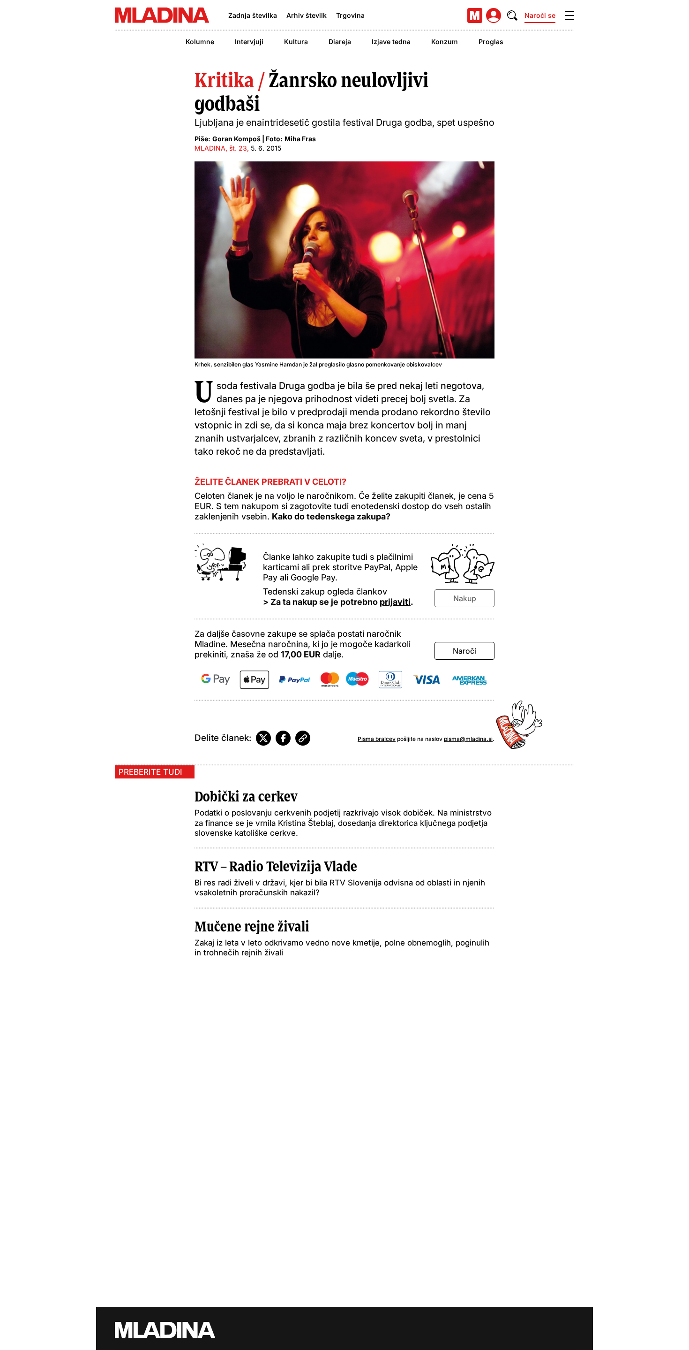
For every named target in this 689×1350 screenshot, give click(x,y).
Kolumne (200, 42)
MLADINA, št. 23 (221, 148)
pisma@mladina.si (468, 738)
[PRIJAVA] (493, 15)
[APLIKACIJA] (474, 15)
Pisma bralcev (377, 738)
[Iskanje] (512, 15)
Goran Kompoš (236, 139)
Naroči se (539, 15)
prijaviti (395, 602)
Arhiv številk (306, 15)
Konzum (444, 42)
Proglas (491, 42)
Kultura (296, 42)
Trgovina (350, 15)
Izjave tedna (391, 42)
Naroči (464, 651)
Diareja (340, 42)
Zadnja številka (252, 15)
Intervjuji (249, 42)
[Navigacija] (569, 15)
